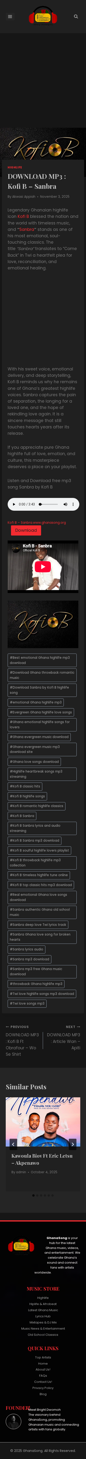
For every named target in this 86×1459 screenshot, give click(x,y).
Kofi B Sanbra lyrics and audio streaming (35, 828)
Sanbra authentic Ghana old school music (40, 912)
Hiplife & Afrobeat (43, 1304)
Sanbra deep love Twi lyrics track (38, 925)
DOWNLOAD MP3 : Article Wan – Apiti (63, 1038)
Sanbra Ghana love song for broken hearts (40, 937)
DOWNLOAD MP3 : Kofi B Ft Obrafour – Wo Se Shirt (22, 1041)
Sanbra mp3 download (29, 959)
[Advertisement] (43, 83)
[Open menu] (10, 16)
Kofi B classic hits (25, 786)
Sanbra (26, 229)
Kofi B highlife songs (27, 796)
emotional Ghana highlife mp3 (36, 702)
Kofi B (23, 216)
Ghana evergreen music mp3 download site (35, 749)
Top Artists (43, 1357)
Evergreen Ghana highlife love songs (41, 712)
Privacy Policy (43, 1388)
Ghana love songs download (34, 762)
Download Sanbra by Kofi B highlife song (39, 690)
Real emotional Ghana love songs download (38, 897)
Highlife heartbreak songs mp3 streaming (36, 774)
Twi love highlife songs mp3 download (42, 994)
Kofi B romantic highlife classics (36, 806)
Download (26, 530)
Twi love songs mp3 (27, 1003)
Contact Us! (43, 1382)
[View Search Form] (76, 16)
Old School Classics (43, 1334)
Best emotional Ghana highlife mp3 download (40, 660)
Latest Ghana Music (43, 1310)
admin (21, 1172)
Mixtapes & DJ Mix (43, 1322)
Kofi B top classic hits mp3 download (41, 885)
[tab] (33, 1195)
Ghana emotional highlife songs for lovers (40, 725)
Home (43, 1363)
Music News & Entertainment (43, 1328)
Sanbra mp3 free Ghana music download (36, 971)
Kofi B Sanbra (22, 816)
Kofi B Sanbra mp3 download (34, 840)
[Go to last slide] (13, 1144)
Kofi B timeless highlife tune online (39, 875)
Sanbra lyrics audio (26, 949)
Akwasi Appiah (23, 196)
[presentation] (43, 1122)
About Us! (43, 1369)
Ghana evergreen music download (39, 737)
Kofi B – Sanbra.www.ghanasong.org (37, 522)
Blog (43, 1394)
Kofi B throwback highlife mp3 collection (35, 863)
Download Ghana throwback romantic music (42, 675)
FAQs (43, 1375)
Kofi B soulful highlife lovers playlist (39, 850)
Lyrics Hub (43, 1316)
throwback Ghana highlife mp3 (36, 984)
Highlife (15, 167)
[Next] (72, 1144)
